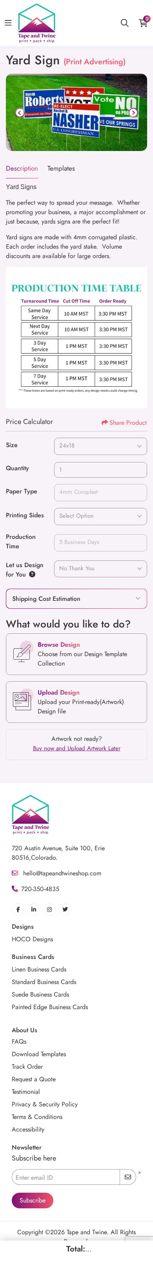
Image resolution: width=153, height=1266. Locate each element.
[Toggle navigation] (8, 23)
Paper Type (21, 491)
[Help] (30, 574)
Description (22, 168)
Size (12, 444)
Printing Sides (25, 515)
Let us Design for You (25, 569)
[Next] (133, 112)
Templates (61, 168)
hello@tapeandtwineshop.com (61, 873)
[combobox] (100, 446)
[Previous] (20, 112)
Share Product (128, 422)
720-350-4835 (40, 888)
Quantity (17, 468)
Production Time (21, 541)
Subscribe (33, 1200)
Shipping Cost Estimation (46, 598)
